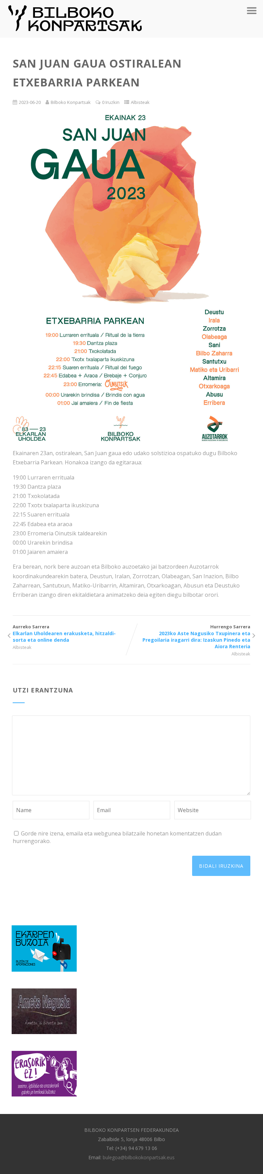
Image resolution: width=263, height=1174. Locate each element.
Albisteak (140, 102)
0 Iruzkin (111, 102)
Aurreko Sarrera (64, 633)
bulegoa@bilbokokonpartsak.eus (139, 1157)
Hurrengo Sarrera (196, 637)
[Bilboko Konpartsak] (75, 34)
